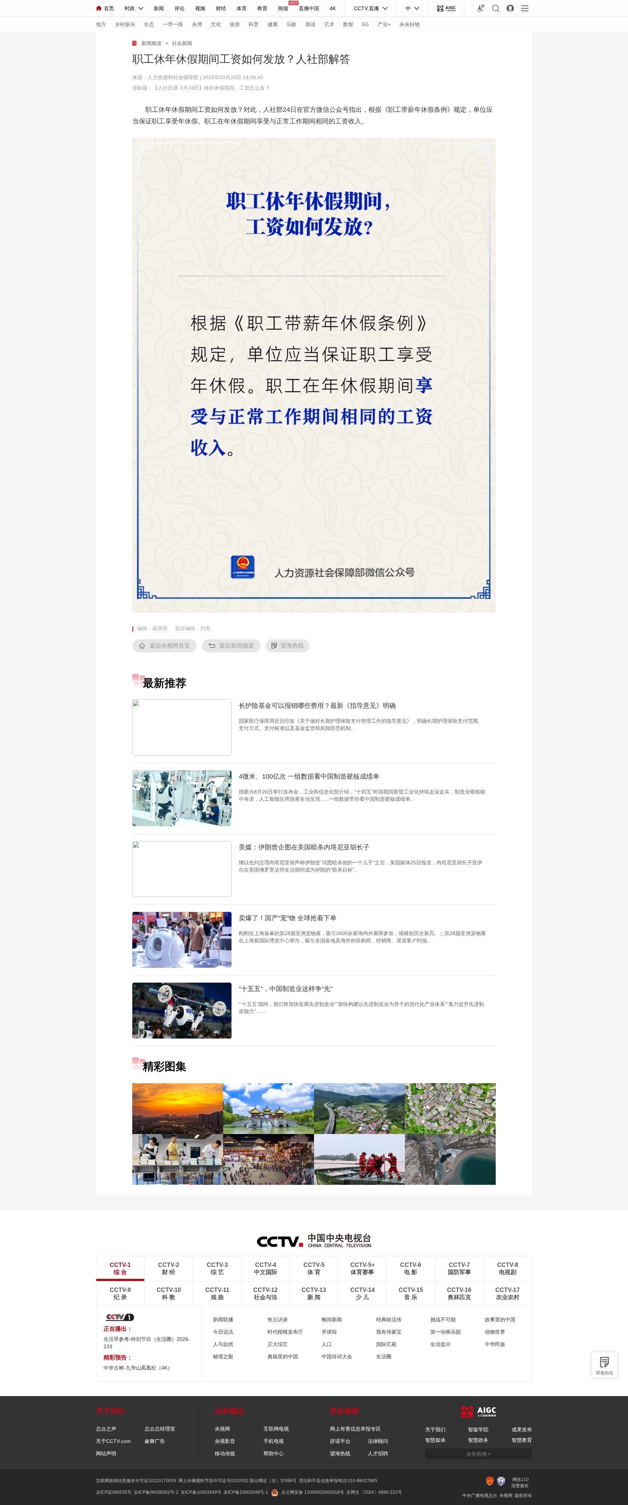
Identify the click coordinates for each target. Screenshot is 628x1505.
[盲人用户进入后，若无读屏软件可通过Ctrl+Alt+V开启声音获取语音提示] (481, 8)
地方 (101, 24)
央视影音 (225, 1441)
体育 (242, 8)
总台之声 (106, 1429)
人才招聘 (378, 1453)
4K (333, 8)
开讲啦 (329, 1332)
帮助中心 (273, 1453)
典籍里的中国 (282, 1356)
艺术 (329, 24)
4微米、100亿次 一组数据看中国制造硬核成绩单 (309, 776)
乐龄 (291, 24)
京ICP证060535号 (114, 1492)
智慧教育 (522, 1440)
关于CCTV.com (113, 1441)
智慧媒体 (435, 1440)
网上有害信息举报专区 (355, 1429)
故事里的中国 (500, 1319)
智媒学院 (478, 1429)
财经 (221, 8)
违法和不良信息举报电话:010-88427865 (338, 1480)
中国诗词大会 (337, 1356)
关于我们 (435, 1429)
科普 (254, 24)
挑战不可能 (443, 1319)
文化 (216, 24)
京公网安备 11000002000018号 (312, 1492)
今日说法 (223, 1332)
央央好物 (409, 24)
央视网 (222, 1429)
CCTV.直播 (366, 8)
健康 (272, 24)
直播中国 (309, 8)
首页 (109, 8)
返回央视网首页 (169, 646)
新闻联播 (223, 1319)
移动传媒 (225, 1453)
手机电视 (273, 1441)
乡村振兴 (125, 24)
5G (365, 24)
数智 (348, 24)
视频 (200, 8)
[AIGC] (446, 8)
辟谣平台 (340, 1441)
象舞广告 (155, 1441)
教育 (262, 8)
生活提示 (440, 1344)
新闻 (159, 8)
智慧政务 (478, 1440)
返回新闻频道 (236, 646)
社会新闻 (182, 43)
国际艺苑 (386, 1344)
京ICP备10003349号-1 (246, 1492)
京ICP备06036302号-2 (156, 1492)
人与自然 (223, 1344)
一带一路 (173, 24)
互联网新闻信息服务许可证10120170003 (136, 1480)
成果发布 (522, 1429)
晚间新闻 (332, 1319)
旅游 (235, 24)
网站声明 (106, 1453)
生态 (149, 24)
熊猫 (283, 8)
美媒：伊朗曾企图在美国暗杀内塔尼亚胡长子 (304, 847)
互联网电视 (276, 1429)
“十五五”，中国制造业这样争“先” (286, 988)
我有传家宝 (389, 1332)
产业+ (384, 24)
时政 (130, 8)
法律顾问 (378, 1441)
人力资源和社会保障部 (173, 77)
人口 (327, 1344)
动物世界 (495, 1332)
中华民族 (495, 1344)
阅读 (310, 24)
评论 (179, 8)
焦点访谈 (277, 1319)
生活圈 (383, 1356)
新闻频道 (151, 43)
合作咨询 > (478, 1454)
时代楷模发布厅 (285, 1332)
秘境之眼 (223, 1356)
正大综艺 (277, 1344)
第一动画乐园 (445, 1332)
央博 (197, 24)
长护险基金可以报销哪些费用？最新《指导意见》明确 (317, 705)
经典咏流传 (389, 1319)
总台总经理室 (160, 1429)
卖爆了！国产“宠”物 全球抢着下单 (288, 918)
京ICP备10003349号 (201, 1492)
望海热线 (604, 1372)
